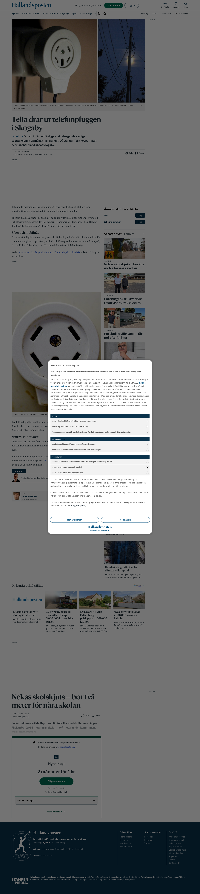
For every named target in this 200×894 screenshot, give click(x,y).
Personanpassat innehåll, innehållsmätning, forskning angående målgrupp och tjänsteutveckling (91, 432)
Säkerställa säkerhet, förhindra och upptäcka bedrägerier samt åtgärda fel (82, 461)
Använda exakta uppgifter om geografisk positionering (74, 444)
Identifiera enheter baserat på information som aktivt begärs (76, 449)
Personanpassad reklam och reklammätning (70, 426)
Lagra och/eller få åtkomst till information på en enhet (74, 421)
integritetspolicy (78, 505)
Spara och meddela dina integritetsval (67, 473)
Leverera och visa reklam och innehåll (67, 467)
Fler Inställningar (74, 520)
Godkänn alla (125, 520)
